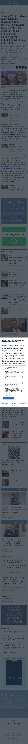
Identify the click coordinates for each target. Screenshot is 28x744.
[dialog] (14, 372)
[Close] (24, 340)
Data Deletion (5, 403)
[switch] (22, 372)
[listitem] (14, 368)
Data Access (14, 403)
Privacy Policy (22, 403)
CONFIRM (8, 398)
